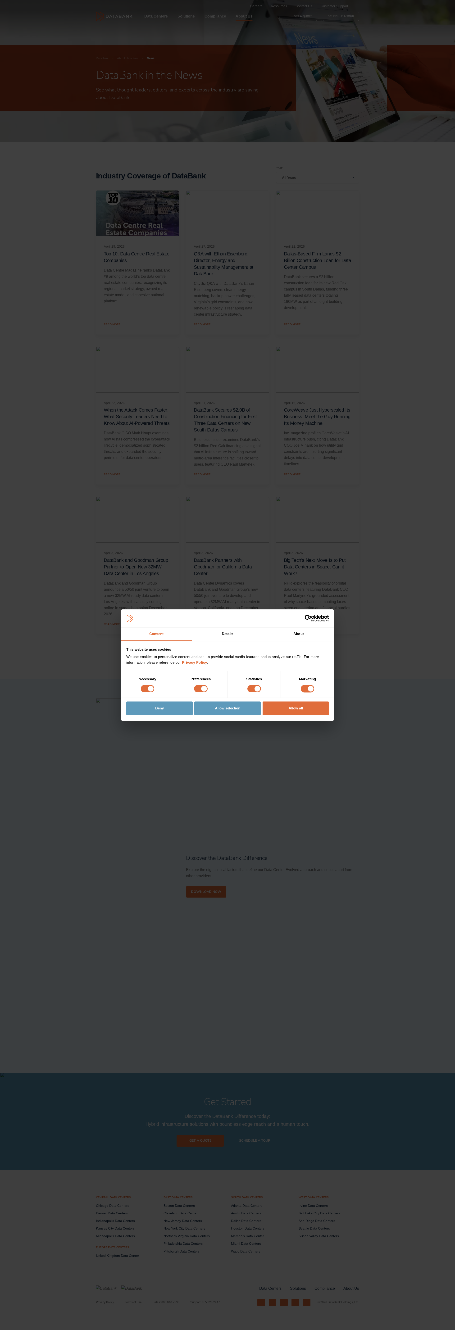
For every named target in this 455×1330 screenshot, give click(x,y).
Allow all (296, 708)
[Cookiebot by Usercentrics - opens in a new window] (308, 618)
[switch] (201, 688)
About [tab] (298, 634)
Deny (159, 708)
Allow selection (227, 708)
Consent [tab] (156, 634)
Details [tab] (227, 634)
